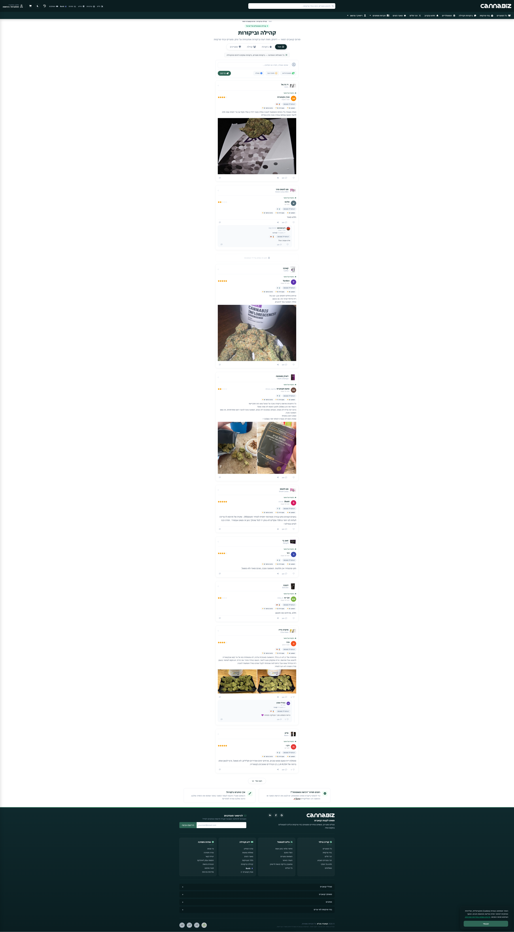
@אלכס (275, 233)
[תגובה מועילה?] (286, 244)
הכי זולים (414, 15)
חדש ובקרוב (430, 15)
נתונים (71, 6)
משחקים (52, 6)
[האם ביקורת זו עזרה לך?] (292, 178)
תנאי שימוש (209, 868)
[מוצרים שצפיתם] (44, 6)
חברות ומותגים (379, 15)
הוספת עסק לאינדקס (205, 860)
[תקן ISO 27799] (182, 925)
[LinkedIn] (270, 815)
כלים (99, 6)
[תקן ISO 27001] (189, 925)
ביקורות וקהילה (466, 15)
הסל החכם (288, 852)
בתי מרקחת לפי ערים (323, 909)
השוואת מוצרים (286, 856)
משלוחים (328, 868)
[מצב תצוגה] (37, 6)
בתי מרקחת (485, 15)
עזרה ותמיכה (209, 852)
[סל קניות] (30, 6)
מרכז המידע (248, 848)
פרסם (223, 73)
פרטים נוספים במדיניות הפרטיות (477, 917)
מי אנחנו (210, 848)
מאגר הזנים (398, 15)
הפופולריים (447, 15)
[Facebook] (276, 815)
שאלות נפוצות (247, 852)
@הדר (275, 707)
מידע (80, 6)
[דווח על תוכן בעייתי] (220, 178)
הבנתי (486, 923)
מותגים (329, 902)
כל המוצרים (502, 15)
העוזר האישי (287, 860)
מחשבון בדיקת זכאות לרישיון (281, 864)
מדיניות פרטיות (208, 872)
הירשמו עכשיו (188, 825)
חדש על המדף (326, 864)
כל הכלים (288, 868)
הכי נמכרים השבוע (324, 860)
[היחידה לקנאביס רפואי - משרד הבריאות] (204, 925)
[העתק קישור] (278, 178)
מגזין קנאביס (248, 872)
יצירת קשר (209, 856)
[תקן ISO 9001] (196, 925)
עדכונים (89, 6)
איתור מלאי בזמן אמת (283, 848)
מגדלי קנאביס (326, 886)
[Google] (281, 815)
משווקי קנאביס (325, 894)
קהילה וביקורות (247, 864)
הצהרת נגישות (208, 864)
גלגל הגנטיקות (247, 860)
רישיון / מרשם (356, 15)
